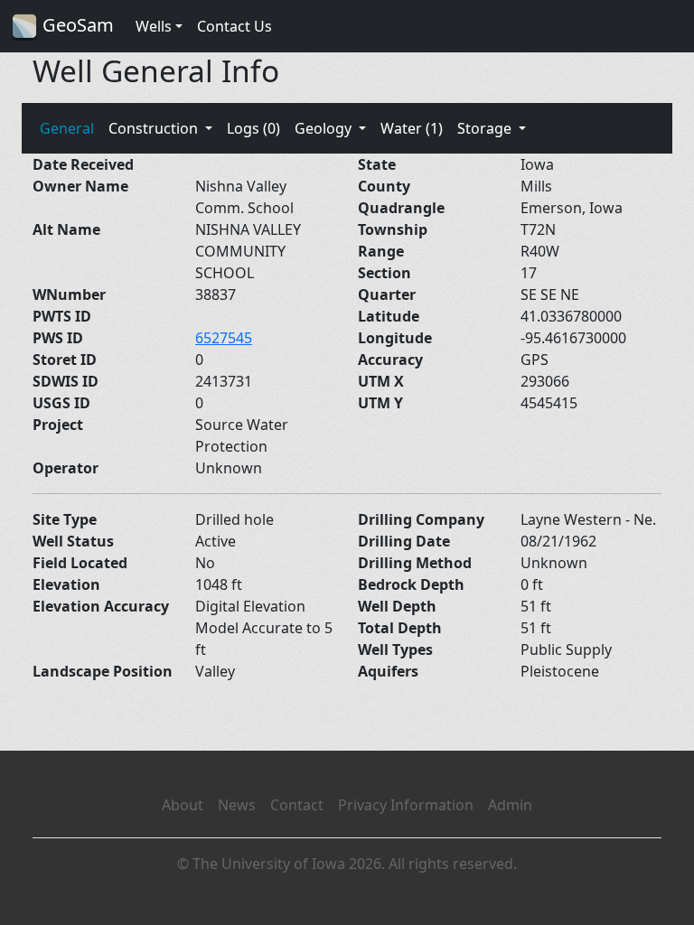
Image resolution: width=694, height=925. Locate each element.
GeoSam (76, 25)
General (67, 128)
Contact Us (234, 26)
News (237, 805)
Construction (155, 128)
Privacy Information (406, 805)
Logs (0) (253, 128)
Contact (297, 805)
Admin (510, 805)
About (182, 805)
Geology (325, 128)
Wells (154, 26)
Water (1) (411, 128)
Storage (486, 128)
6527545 (223, 338)
